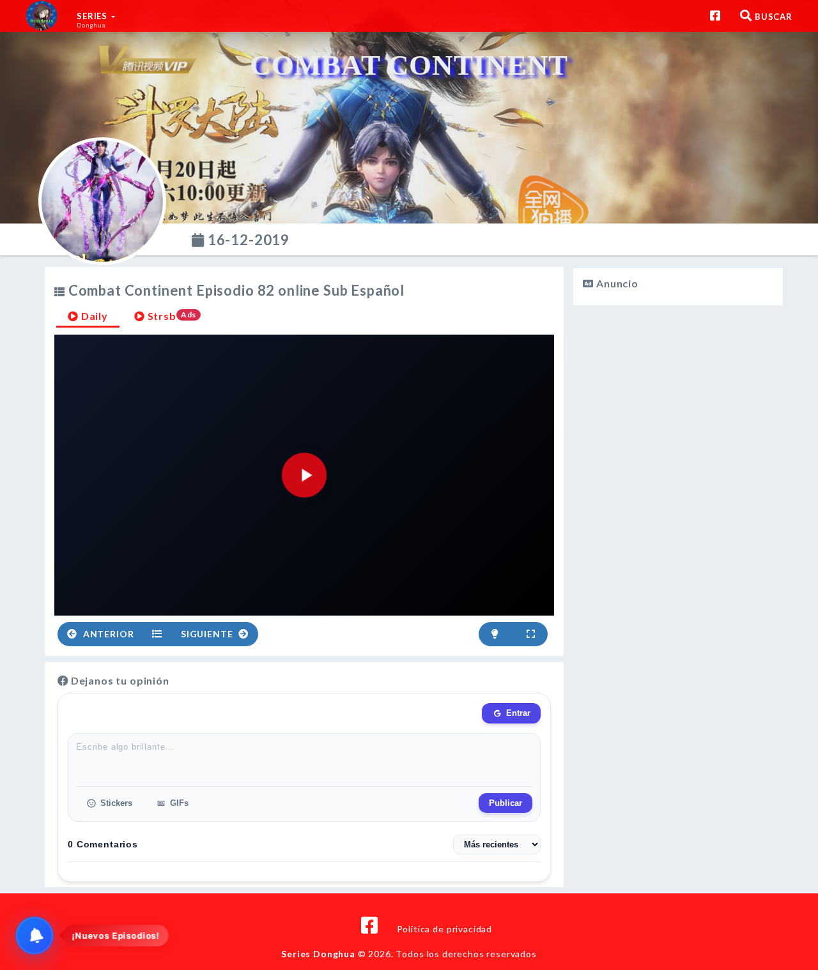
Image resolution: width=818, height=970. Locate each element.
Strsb (171, 316)
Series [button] (93, 20)
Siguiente (208, 633)
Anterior (107, 633)
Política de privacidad (444, 928)
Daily (93, 316)
